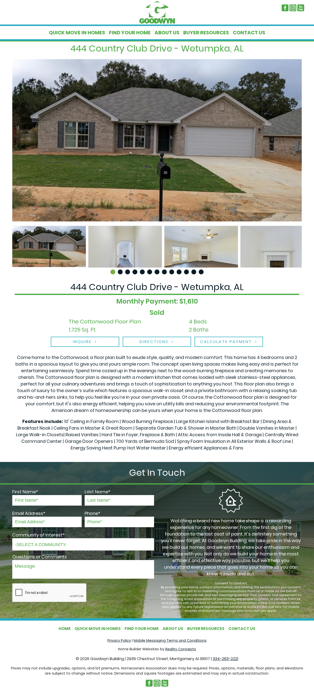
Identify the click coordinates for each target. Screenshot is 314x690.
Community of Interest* (38, 535)
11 (186, 271)
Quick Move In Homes (77, 32)
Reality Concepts (180, 649)
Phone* (92, 513)
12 (193, 271)
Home (65, 628)
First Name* (25, 492)
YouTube (300, 7)
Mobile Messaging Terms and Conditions (170, 640)
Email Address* (28, 513)
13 (201, 271)
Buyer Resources (206, 32)
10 (179, 271)
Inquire (82, 342)
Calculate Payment (226, 342)
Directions (154, 342)
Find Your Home (130, 32)
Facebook (285, 7)
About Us (167, 32)
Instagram (292, 7)
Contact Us (249, 32)
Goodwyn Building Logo (157, 12)
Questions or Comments (39, 557)
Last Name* (97, 492)
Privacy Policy (119, 640)
